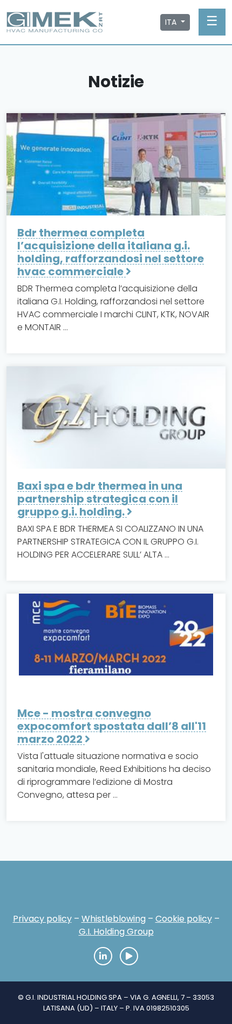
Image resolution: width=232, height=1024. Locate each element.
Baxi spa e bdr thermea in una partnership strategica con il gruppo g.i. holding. (99, 498)
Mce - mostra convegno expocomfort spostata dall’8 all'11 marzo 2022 (111, 726)
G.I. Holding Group (116, 931)
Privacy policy (42, 918)
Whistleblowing (113, 918)
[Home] (116, 890)
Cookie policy (183, 918)
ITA (172, 22)
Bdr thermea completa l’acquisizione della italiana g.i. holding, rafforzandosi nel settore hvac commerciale (110, 252)
